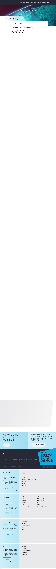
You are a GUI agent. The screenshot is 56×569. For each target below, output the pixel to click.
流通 (23, 504)
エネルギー (24, 500)
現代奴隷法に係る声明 (23, 459)
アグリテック (39, 496)
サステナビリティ (25, 485)
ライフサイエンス (40, 500)
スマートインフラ (25, 506)
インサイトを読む (9, 534)
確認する (28, 385)
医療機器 (24, 502)
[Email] (22, 31)
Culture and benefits (26, 550)
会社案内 (39, 2)
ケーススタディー (25, 523)
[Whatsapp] (19, 31)
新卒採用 (24, 546)
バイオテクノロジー (26, 477)
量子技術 (24, 483)
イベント (24, 529)
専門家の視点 (24, 521)
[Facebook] (13, 31)
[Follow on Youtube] (47, 467)
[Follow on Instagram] (52, 467)
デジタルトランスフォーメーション (29, 479)
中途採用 (24, 548)
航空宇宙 (24, 496)
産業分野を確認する (9, 513)
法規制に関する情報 (33, 459)
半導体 (38, 504)
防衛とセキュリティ (41, 498)
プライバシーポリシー (7, 459)
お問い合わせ (44, 2)
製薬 (38, 502)
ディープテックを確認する (9, 488)
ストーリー (24, 552)
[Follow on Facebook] (49, 467)
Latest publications (26, 525)
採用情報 (7, 559)
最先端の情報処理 (25, 473)
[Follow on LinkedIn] (44, 467)
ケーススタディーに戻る (17, 23)
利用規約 (15, 459)
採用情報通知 (24, 554)
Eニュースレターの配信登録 (38, 444)
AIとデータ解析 (25, 475)
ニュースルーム (25, 527)
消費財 (23, 498)
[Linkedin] (16, 31)
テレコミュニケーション (42, 506)
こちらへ (6, 445)
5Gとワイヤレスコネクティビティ (28, 472)
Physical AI (24, 481)
